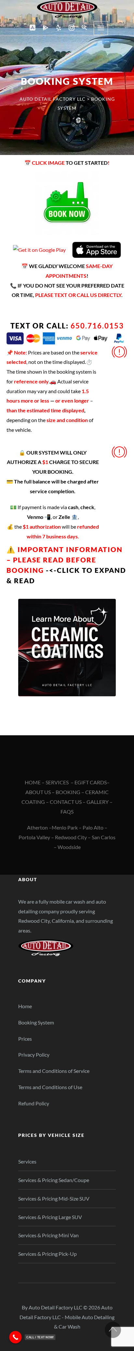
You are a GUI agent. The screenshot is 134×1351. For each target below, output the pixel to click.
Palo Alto (93, 827)
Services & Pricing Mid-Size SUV (53, 1198)
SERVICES (57, 782)
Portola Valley (34, 837)
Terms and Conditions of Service (53, 1071)
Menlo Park (65, 827)
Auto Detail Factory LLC (55, 1307)
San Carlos (103, 837)
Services (27, 1161)
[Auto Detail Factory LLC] (67, 9)
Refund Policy (33, 1103)
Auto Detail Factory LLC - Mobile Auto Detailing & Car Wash (67, 1317)
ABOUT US (38, 792)
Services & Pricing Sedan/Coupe (53, 1180)
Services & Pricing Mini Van (48, 1235)
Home (25, 1006)
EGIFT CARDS (90, 782)
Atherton (37, 827)
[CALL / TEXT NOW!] (15, 1337)
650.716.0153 (97, 325)
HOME (33, 782)
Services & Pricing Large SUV (50, 1217)
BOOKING (68, 792)
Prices (25, 1039)
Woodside (69, 847)
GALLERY (98, 802)
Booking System (36, 1022)
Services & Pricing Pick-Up (47, 1254)
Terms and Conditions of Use (50, 1087)
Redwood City (71, 837)
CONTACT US (66, 802)
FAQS (67, 811)
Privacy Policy (33, 1054)
